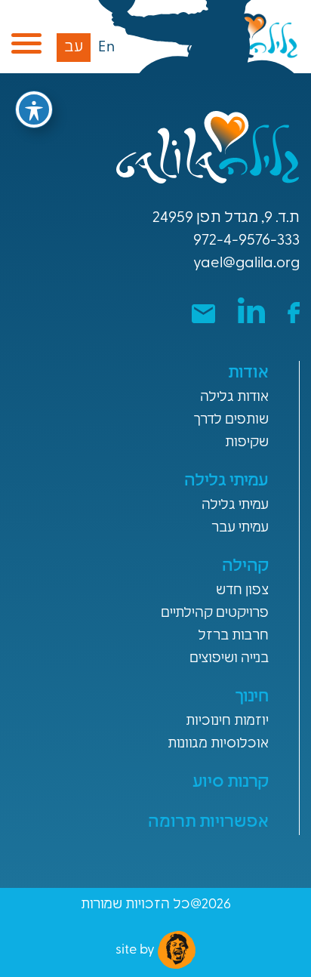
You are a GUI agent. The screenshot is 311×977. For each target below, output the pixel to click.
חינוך (252, 697)
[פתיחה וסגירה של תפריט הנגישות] (34, 109)
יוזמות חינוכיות (227, 722)
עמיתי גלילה (226, 481)
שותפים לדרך (231, 420)
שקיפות (247, 443)
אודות (248, 373)
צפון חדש (242, 591)
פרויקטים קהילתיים (215, 614)
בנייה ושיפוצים (229, 659)
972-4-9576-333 (246, 240)
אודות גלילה (234, 398)
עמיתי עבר (240, 528)
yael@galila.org (246, 263)
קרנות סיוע (230, 782)
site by (136, 950)
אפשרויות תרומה (208, 822)
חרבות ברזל (233, 636)
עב (73, 47)
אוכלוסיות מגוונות (218, 744)
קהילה (245, 566)
